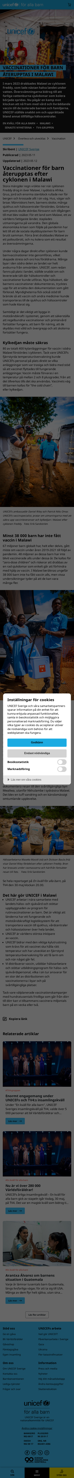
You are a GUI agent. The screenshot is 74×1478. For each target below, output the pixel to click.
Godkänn (37, 742)
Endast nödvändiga (37, 753)
